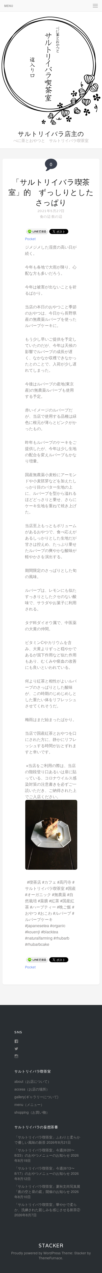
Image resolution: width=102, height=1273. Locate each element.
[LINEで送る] (37, 231)
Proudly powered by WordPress (36, 1252)
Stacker (51, 1245)
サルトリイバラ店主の (51, 134)
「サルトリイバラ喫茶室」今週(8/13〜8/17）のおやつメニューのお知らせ (44, 1171)
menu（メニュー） (29, 1104)
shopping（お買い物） (32, 1112)
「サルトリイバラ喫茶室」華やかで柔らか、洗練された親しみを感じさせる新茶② (47, 1207)
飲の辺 (56, 216)
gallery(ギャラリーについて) (36, 1096)
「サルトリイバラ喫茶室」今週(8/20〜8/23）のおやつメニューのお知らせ (44, 1152)
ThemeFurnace (50, 1257)
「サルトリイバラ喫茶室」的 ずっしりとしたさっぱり (51, 192)
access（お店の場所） (32, 1089)
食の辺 (45, 216)
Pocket (30, 238)
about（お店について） (32, 1081)
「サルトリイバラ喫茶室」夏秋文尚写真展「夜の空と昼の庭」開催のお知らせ (47, 1189)
